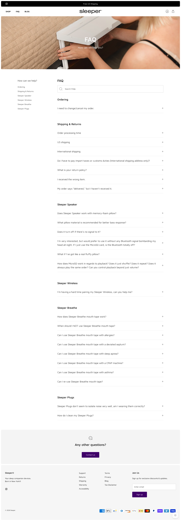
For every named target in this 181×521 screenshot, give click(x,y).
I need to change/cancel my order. (75, 108)
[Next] (115, 4)
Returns (82, 477)
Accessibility (84, 489)
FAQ (17, 11)
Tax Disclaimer (111, 485)
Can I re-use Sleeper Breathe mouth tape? (80, 381)
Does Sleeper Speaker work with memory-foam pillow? (86, 213)
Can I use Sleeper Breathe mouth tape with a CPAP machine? (90, 363)
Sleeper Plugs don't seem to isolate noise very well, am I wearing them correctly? (101, 406)
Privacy (108, 477)
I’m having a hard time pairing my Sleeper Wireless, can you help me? (94, 291)
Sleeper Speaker (24, 95)
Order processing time (69, 132)
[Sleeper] (90, 11)
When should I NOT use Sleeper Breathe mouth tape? (86, 325)
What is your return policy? (72, 169)
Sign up (139, 494)
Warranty (83, 485)
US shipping (63, 142)
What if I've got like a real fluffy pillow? (78, 254)
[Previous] (66, 4)
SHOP (8, 11)
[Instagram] (6, 3)
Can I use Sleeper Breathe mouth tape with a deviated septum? (91, 344)
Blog (106, 481)
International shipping (68, 151)
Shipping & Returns (26, 91)
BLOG (27, 11)
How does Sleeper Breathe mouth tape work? (81, 316)
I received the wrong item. (71, 179)
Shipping (82, 481)
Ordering (21, 87)
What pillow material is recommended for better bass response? (91, 222)
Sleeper (12, 510)
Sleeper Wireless (25, 100)
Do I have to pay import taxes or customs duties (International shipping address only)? (103, 160)
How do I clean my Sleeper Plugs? (75, 415)
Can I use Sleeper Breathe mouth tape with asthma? (85, 372)
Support (82, 473)
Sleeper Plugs (23, 108)
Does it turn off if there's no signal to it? (78, 231)
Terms (107, 473)
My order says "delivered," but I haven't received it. (84, 188)
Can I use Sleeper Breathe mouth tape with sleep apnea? (87, 353)
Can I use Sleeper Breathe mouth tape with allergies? (85, 335)
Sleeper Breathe (24, 104)
